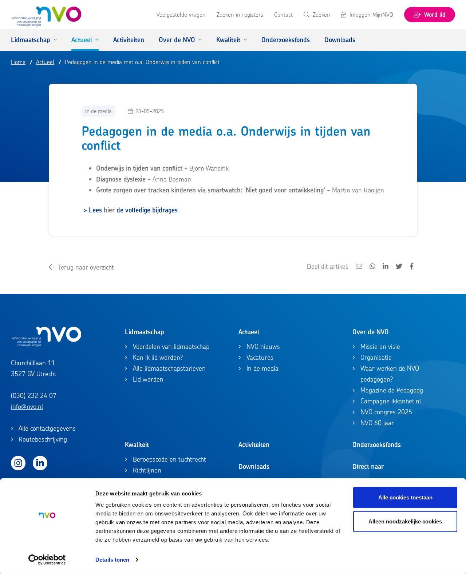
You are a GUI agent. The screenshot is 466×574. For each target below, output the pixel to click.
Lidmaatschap (144, 331)
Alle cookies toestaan (405, 497)
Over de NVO (370, 331)
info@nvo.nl (27, 406)
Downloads (253, 466)
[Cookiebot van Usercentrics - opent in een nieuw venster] (47, 559)
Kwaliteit (137, 444)
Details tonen (112, 560)
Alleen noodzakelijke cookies (405, 521)
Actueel (248, 331)
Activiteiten (253, 444)
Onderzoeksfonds (376, 444)
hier (109, 210)
